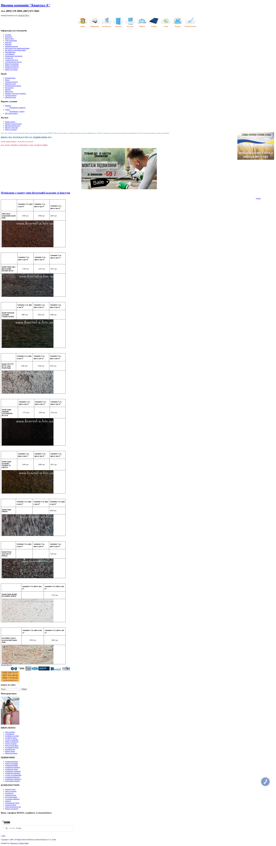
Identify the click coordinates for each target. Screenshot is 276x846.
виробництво (10, 749)
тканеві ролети (10, 795)
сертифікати (9, 734)
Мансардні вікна (11, 753)
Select (3, 15)
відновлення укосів (12, 803)
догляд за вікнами (11, 740)
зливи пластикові (11, 763)
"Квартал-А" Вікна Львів (19, 843)
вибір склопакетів (11, 742)
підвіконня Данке (11, 769)
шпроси (8, 801)
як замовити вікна (11, 747)
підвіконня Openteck (12, 767)
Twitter (258, 198)
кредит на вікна (11, 744)
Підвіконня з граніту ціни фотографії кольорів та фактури (35, 192)
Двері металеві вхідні (13, 807)
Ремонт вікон (10, 751)
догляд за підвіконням (13, 775)
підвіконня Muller (11, 765)
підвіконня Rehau (11, 761)
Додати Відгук (6, 665)
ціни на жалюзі (10, 791)
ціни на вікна (10, 732)
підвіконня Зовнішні (12, 773)
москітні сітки (10, 789)
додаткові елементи (12, 799)
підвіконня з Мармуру (13, 779)
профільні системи (12, 736)
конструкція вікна (11, 745)
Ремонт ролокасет (11, 809)
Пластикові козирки (12, 781)
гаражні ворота (10, 805)
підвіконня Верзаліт (12, 777)
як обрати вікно (11, 738)
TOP (3, 836)
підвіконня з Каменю (13, 771)
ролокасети (9, 793)
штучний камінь (11, 797)
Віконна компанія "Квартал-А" (25, 5)
